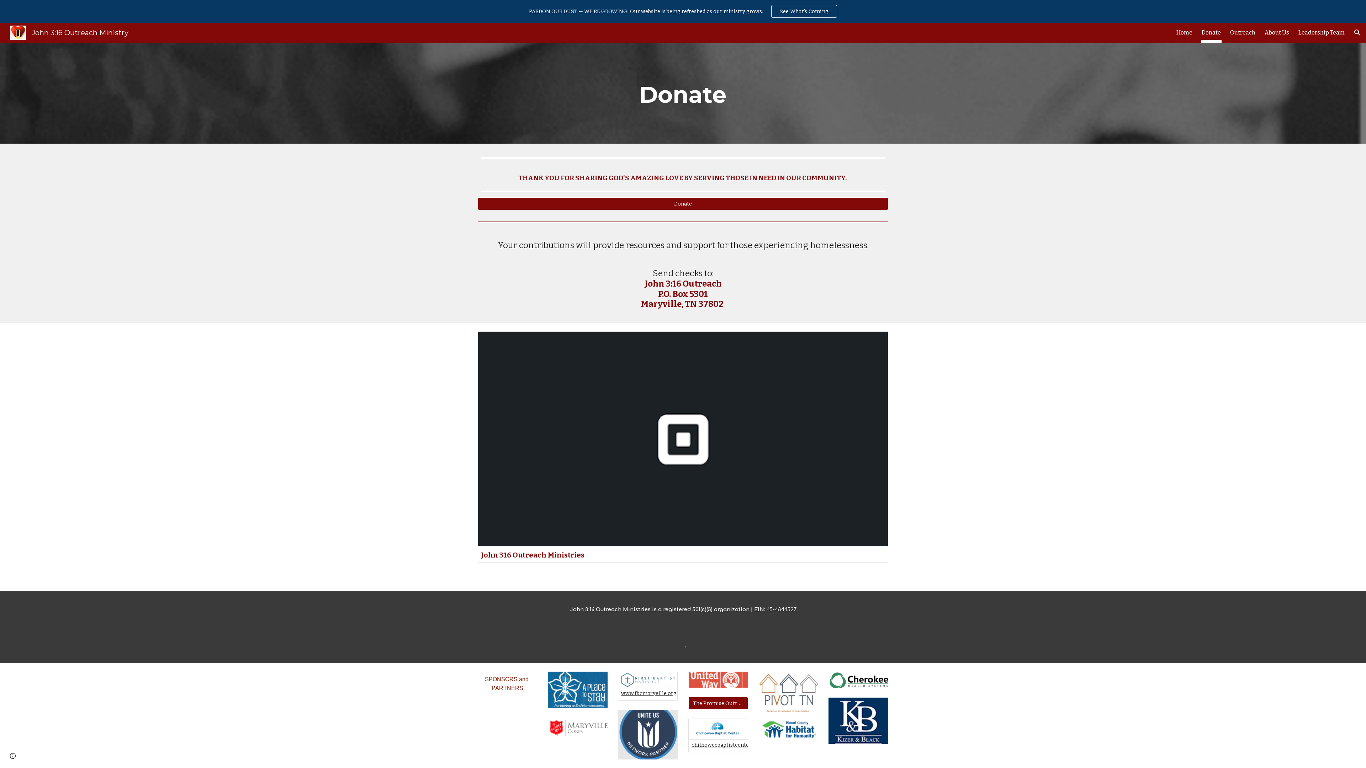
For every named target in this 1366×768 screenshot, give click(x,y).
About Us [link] (1277, 32)
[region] (683, 11)
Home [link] (1184, 32)
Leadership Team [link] (1321, 32)
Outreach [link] (1242, 32)
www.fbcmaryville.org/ (649, 693)
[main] (683, 93)
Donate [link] (1211, 32)
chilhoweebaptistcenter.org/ (727, 745)
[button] (1357, 32)
